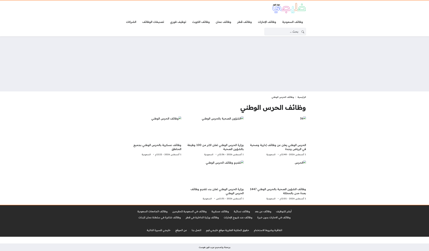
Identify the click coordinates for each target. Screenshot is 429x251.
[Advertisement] (214, 63)
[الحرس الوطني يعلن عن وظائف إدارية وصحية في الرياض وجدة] (277, 136)
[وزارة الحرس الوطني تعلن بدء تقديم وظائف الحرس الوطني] (214, 181)
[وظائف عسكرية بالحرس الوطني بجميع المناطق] (152, 136)
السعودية (270, 154)
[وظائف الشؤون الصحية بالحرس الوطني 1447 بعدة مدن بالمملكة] (277, 181)
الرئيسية (301, 97)
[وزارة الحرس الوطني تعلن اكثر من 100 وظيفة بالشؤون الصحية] (214, 136)
